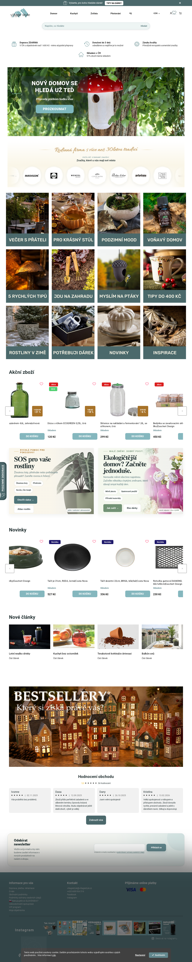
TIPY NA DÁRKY (114, 3)
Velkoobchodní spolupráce (21, 904)
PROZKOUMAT (54, 109)
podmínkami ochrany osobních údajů (130, 852)
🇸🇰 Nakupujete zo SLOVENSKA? (23, 901)
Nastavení (140, 955)
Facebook (71, 894)
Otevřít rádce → (25, 499)
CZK (156, 13)
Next (182, 411)
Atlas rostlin (24, 509)
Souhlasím (160, 955)
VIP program (15, 907)
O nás (11, 891)
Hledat (144, 26)
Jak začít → (113, 508)
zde (54, 955)
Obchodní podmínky (18, 894)
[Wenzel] (40, 175)
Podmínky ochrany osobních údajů (25, 897)
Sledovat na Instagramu (166, 938)
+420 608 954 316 (75, 891)
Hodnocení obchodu (96, 776)
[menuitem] (57, 13)
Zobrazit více (96, 820)
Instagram (72, 897)
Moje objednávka (17, 910)
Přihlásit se (156, 847)
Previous (9, 411)
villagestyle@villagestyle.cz (79, 888)
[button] (13, 101)
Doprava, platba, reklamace (21, 888)
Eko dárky (132, 508)
